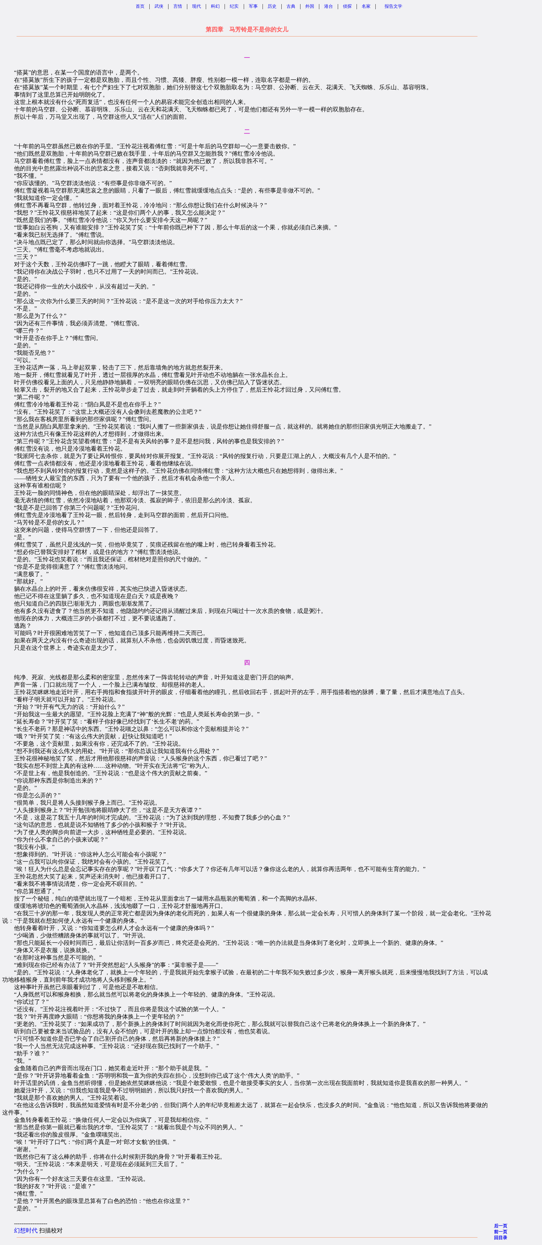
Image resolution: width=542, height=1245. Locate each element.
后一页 (500, 1225)
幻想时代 (26, 1230)
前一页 (500, 1231)
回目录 (500, 1237)
